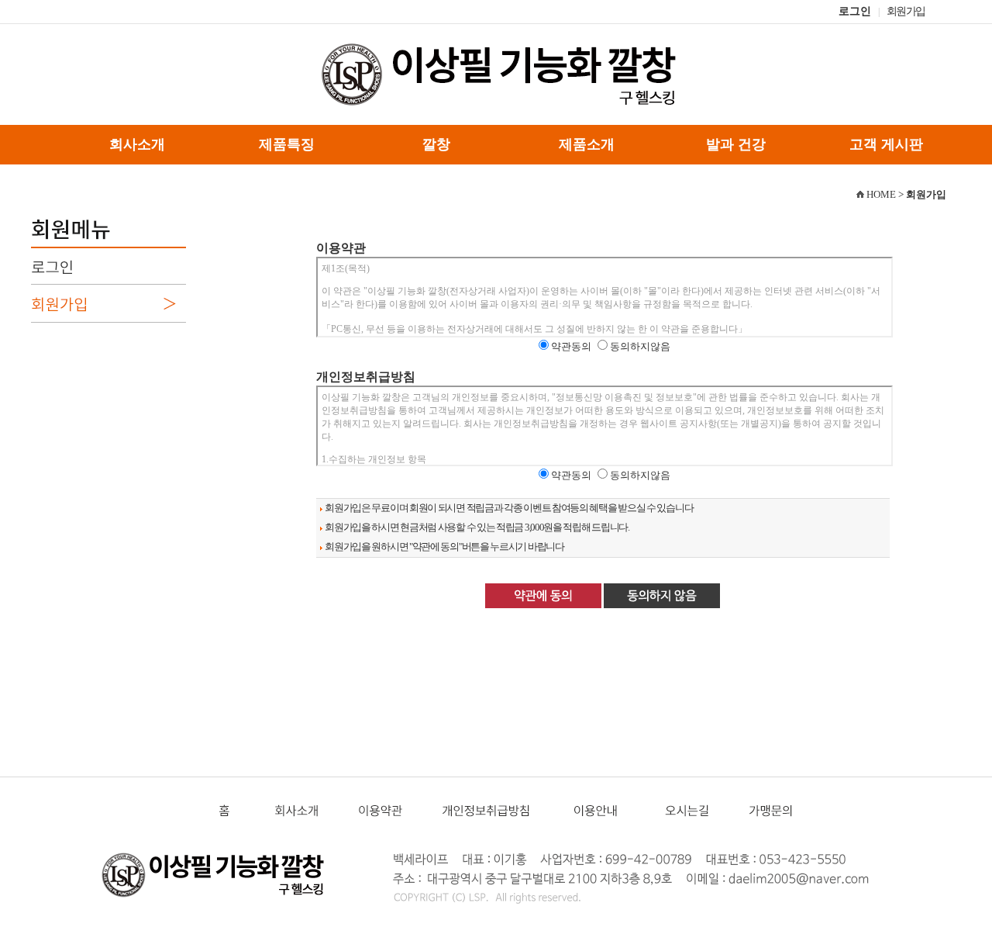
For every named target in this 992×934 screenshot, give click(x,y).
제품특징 (287, 144)
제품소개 (587, 144)
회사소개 (137, 144)
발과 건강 (736, 144)
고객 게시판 (886, 144)
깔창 (436, 144)
